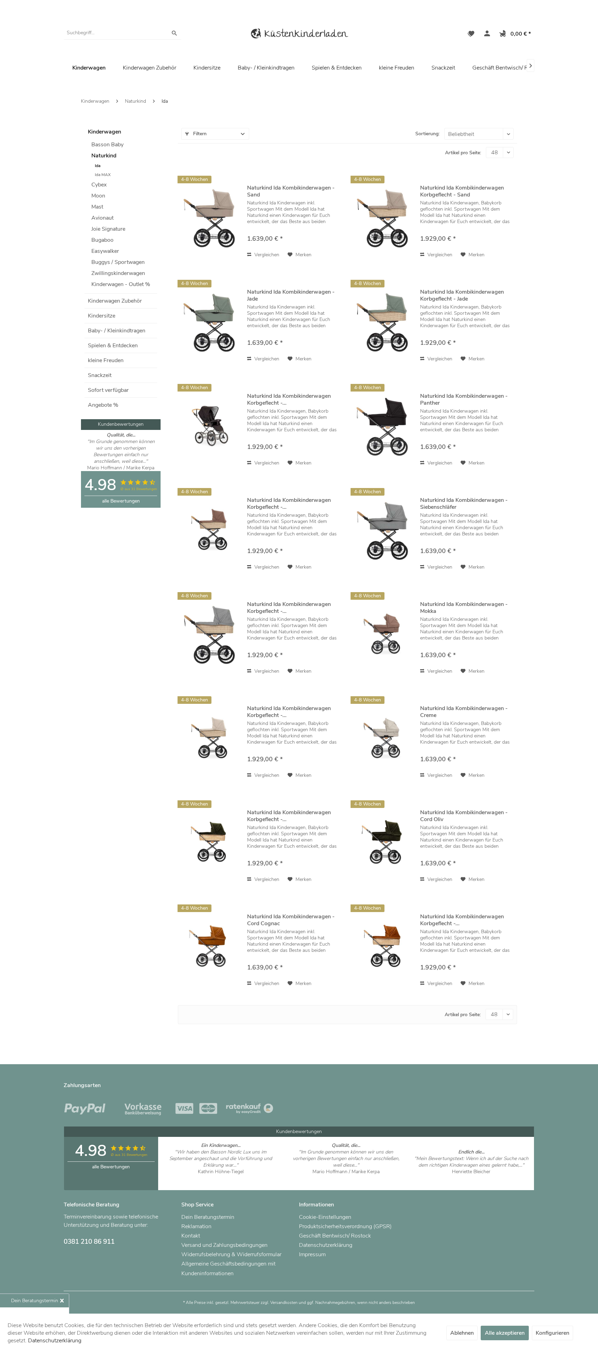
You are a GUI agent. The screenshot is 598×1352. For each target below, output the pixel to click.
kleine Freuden (106, 360)
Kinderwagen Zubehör (115, 301)
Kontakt (190, 1236)
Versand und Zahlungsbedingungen (224, 1245)
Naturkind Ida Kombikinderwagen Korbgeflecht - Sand (462, 191)
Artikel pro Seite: (463, 152)
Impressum (312, 1254)
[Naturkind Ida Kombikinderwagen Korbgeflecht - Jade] (383, 321)
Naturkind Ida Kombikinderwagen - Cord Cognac (291, 920)
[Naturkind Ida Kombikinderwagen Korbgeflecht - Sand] (383, 217)
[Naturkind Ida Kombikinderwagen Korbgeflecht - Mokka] (210, 529)
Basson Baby (107, 144)
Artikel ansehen (220, 1178)
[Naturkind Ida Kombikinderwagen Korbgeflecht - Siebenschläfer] (210, 633)
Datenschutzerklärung (325, 1245)
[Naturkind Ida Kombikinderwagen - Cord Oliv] (383, 842)
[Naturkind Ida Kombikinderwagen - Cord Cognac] (210, 946)
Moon (98, 196)
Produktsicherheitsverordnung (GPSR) (345, 1226)
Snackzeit (99, 375)
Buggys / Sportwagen (118, 262)
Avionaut (102, 218)
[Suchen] (174, 33)
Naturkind (103, 155)
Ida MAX (103, 174)
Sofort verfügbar (108, 390)
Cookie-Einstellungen (325, 1217)
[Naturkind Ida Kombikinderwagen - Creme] (383, 738)
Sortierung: (427, 133)
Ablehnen (462, 1333)
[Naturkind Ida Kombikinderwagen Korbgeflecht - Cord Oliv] (210, 842)
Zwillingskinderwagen (118, 273)
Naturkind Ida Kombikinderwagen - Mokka (464, 608)
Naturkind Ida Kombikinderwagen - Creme (464, 712)
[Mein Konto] (485, 35)
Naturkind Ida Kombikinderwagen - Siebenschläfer (464, 504)
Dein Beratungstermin (207, 1217)
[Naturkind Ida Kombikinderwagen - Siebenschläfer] (383, 529)
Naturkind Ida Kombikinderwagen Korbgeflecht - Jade (462, 295)
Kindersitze (101, 316)
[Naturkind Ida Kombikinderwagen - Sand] (210, 217)
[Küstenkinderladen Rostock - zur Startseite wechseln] (299, 35)
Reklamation (196, 1226)
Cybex (99, 184)
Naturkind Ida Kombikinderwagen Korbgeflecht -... (289, 399)
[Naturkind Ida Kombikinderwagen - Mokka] (383, 633)
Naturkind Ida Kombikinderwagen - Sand (291, 191)
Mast (97, 207)
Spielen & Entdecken (113, 345)
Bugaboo (102, 240)
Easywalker (105, 251)
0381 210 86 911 (89, 1241)
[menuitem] (122, 33)
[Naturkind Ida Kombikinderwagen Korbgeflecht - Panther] (210, 425)
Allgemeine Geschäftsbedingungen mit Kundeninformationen (228, 1268)
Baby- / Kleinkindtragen (116, 330)
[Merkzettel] (471, 35)
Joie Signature (108, 229)
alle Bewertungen (121, 501)
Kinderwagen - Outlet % (120, 284)
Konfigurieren (552, 1333)
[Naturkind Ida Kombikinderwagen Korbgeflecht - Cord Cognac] (383, 946)
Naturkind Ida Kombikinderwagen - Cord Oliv (464, 816)
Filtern (199, 133)
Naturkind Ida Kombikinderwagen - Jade (291, 295)
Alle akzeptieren (505, 1333)
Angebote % (103, 405)
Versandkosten (284, 1302)
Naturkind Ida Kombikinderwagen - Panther (464, 399)
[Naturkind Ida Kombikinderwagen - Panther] (383, 425)
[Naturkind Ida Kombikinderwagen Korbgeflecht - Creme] (210, 738)
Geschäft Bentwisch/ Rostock (508, 68)
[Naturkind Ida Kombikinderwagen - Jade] (210, 321)
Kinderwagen (104, 132)
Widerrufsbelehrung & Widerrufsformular (231, 1254)
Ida (97, 165)
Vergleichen (266, 254)
